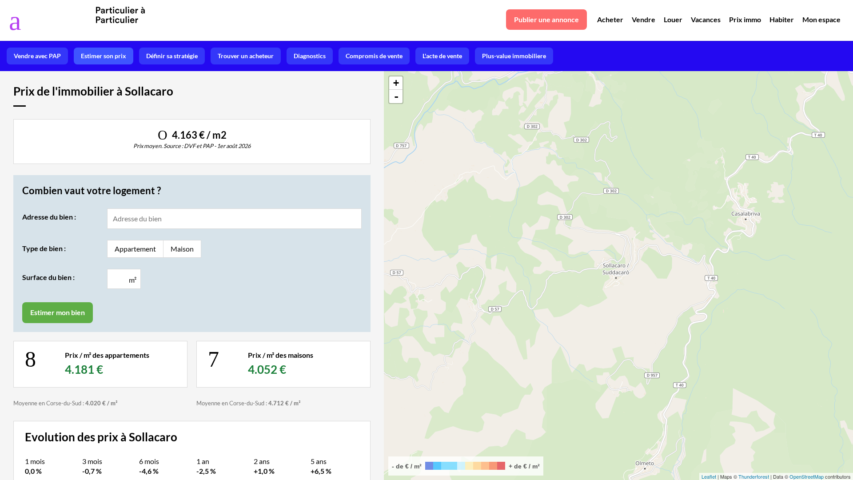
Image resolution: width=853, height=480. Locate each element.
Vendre (643, 19)
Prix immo (745, 19)
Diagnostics (310, 56)
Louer (673, 19)
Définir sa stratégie (172, 56)
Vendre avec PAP (37, 56)
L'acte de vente (442, 56)
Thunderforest (753, 476)
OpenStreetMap (806, 476)
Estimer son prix (103, 56)
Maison (182, 248)
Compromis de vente (374, 56)
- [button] (396, 96)
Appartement (135, 248)
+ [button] (396, 82)
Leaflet (709, 476)
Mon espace (821, 19)
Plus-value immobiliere (514, 56)
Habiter (781, 19)
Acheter (610, 19)
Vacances (706, 19)
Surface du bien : (48, 277)
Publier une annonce (546, 19)
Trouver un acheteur (246, 56)
